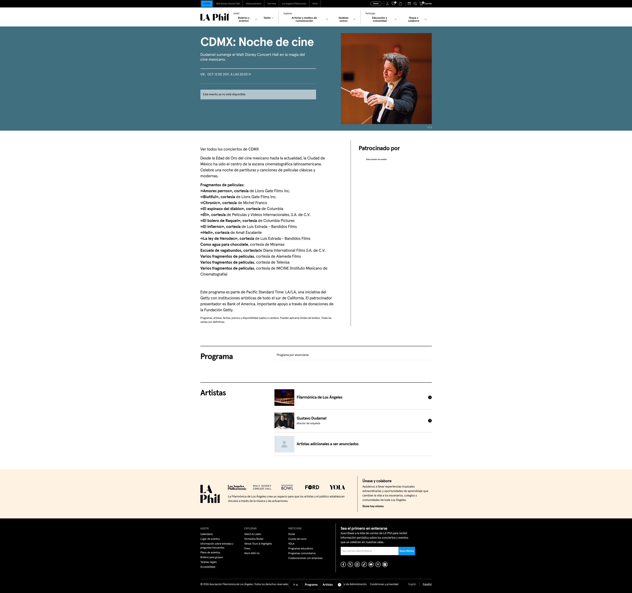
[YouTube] (371, 564)
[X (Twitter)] (350, 564)
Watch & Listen (252, 534)
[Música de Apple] (385, 564)
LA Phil (207, 4)
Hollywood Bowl (253, 4)
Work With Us (252, 553)
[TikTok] (364, 564)
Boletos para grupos (211, 557)
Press (247, 548)
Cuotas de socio (297, 539)
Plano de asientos (210, 552)
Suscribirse (407, 551)
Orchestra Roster (254, 539)
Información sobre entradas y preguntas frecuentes (216, 546)
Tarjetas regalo (208, 562)
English (412, 584)
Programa (311, 584)
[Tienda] (401, 3)
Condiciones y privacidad (384, 584)
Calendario (206, 534)
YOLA (314, 4)
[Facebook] (343, 564)
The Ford (271, 4)
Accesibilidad (207, 567)
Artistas (328, 584)
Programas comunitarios (302, 553)
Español (427, 584)
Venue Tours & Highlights (258, 544)
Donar (376, 4)
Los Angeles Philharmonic (294, 4)
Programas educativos (300, 548)
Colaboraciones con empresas (305, 558)
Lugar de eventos (210, 539)
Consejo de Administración (351, 584)
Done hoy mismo (373, 506)
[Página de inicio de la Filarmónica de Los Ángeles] (214, 17)
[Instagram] (357, 564)
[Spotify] (378, 564)
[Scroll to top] (339, 585)
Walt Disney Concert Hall (228, 4)
